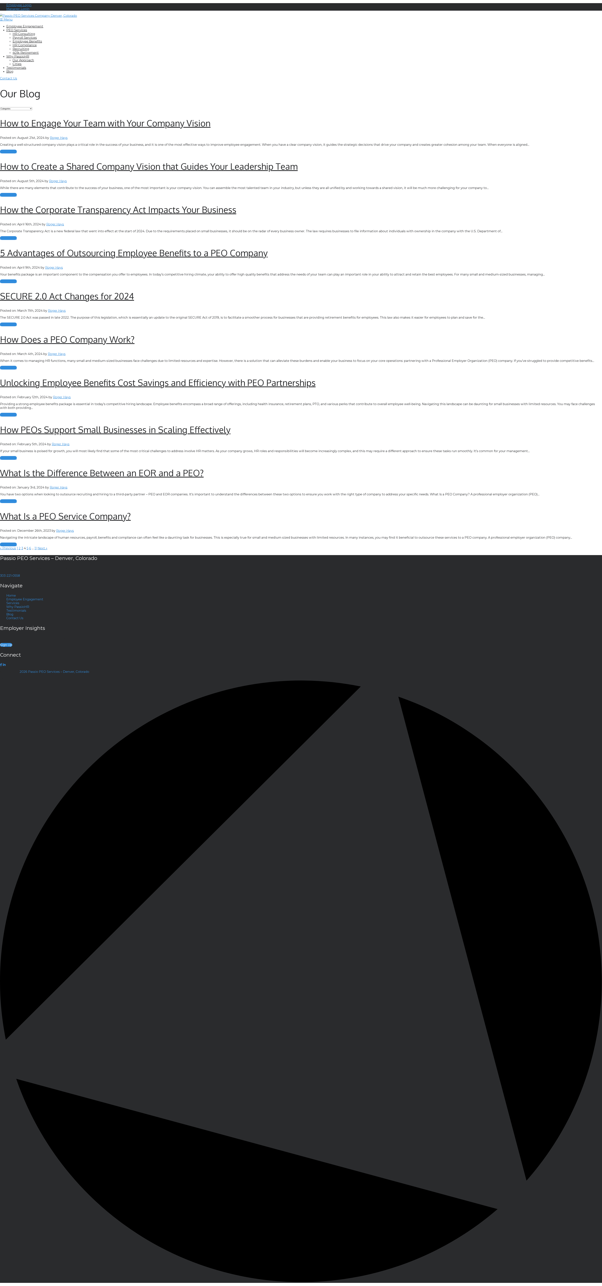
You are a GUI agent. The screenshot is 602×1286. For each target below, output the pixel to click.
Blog (9, 71)
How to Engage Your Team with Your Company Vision (105, 123)
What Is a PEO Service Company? (65, 516)
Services (12, 603)
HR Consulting (24, 34)
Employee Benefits (27, 41)
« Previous (8, 548)
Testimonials (16, 68)
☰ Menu (6, 19)
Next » (42, 548)
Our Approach (23, 60)
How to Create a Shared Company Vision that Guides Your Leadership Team (149, 166)
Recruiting (21, 49)
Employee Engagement (24, 26)
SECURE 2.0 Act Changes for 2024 (67, 296)
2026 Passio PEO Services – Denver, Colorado (54, 672)
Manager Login (17, 9)
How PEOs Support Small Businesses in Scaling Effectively (115, 429)
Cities (17, 64)
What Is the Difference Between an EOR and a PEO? (102, 472)
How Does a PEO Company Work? (67, 339)
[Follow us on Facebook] (1, 665)
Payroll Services (25, 37)
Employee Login (19, 5)
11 (35, 548)
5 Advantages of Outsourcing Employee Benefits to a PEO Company (134, 252)
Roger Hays (59, 138)
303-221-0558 (10, 575)
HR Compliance (25, 45)
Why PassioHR (17, 56)
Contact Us (8, 78)
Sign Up (6, 645)
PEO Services (16, 30)
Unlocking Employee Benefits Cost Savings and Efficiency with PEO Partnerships (158, 382)
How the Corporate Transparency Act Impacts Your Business (118, 209)
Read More (8, 151)
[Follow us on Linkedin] (4, 665)
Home (11, 595)
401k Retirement (26, 53)
